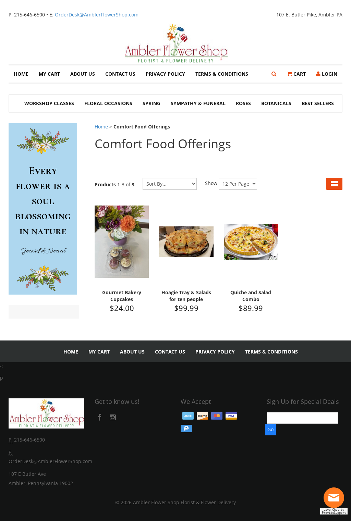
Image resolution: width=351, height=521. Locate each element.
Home (21, 74)
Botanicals (276, 103)
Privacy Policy (165, 74)
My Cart (49, 74)
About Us (82, 74)
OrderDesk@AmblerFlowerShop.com (96, 14)
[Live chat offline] (336, 500)
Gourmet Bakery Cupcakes (121, 295)
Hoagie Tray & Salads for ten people (186, 295)
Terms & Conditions (221, 74)
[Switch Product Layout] (334, 184)
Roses (243, 103)
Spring (151, 103)
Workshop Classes (49, 103)
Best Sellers (318, 103)
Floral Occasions (108, 103)
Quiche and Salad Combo (250, 295)
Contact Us (120, 74)
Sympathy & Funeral (198, 103)
